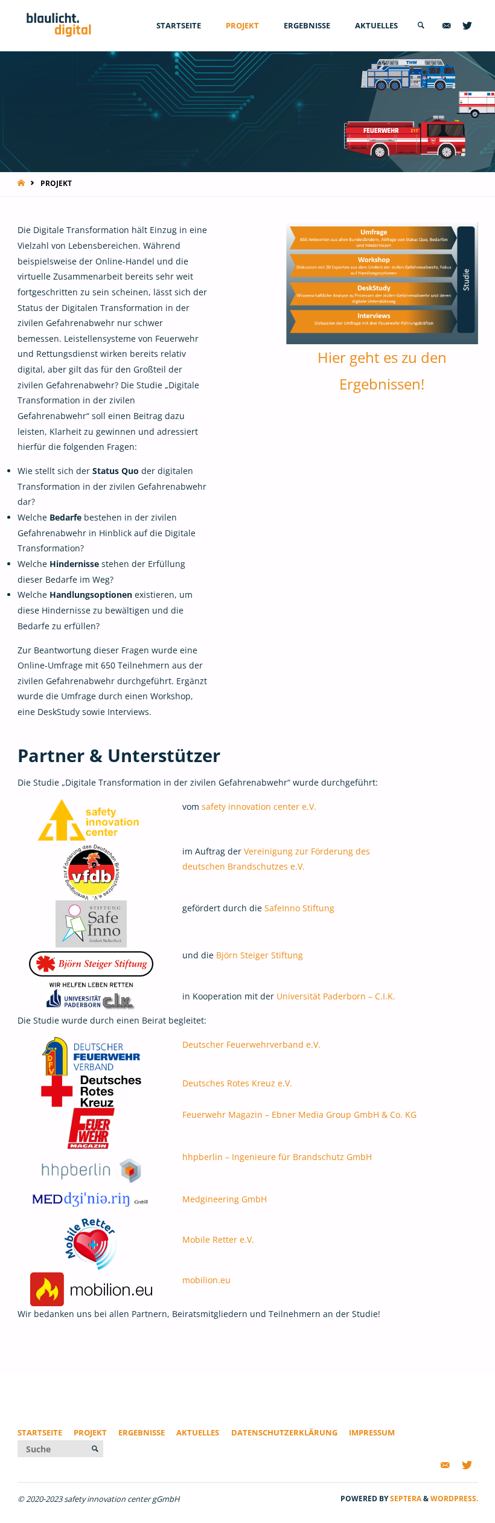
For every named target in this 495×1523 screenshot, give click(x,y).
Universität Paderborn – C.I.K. (335, 996)
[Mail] (446, 25)
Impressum (372, 1432)
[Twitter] (467, 25)
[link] (421, 25)
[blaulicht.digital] (59, 25)
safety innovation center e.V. (259, 806)
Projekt (90, 1432)
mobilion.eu (206, 1280)
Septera (404, 1498)
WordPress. (454, 1498)
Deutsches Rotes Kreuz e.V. (237, 1083)
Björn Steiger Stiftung (259, 955)
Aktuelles (197, 1432)
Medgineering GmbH (224, 1199)
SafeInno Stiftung (299, 908)
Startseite (40, 1432)
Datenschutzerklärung (284, 1432)
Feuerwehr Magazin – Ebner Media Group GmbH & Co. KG (299, 1114)
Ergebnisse (141, 1432)
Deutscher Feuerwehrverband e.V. (251, 1044)
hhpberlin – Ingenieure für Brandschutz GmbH (277, 1156)
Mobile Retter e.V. (218, 1239)
